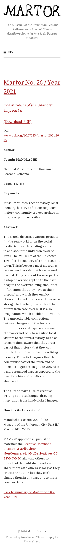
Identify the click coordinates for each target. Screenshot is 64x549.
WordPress (27, 537)
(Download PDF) (17, 121)
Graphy (50, 537)
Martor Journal (37, 531)
